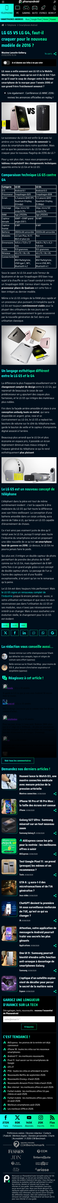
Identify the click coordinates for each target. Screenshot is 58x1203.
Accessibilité (18, 1138)
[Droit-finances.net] (16, 1163)
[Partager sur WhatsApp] (43, 633)
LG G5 (14, 625)
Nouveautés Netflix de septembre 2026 (26, 1075)
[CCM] (42, 1151)
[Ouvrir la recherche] (55, 2)
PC (17, 13)
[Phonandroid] (6, 1179)
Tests (21, 874)
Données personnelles (38, 1136)
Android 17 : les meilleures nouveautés (26, 1056)
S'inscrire (29, 1027)
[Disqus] (29, 720)
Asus (27, 19)
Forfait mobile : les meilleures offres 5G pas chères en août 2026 (28, 1092)
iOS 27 (11, 1066)
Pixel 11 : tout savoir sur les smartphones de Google (28, 1061)
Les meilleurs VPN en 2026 (20, 1108)
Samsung (23, 970)
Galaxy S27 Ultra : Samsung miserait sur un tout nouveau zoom (36, 824)
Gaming (26, 13)
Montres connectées (28, 793)
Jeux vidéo (23, 895)
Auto (35, 13)
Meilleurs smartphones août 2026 (24, 1104)
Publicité (7, 1136)
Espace (43, 13)
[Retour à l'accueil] (29, 1)
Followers (17, 1124)
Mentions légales (20, 1136)
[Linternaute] (42, 1157)
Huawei (53, 19)
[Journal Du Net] (16, 1157)
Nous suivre (53, 633)
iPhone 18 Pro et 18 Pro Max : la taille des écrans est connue (37, 803)
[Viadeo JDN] (16, 1169)
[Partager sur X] (5, 633)
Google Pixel (36, 19)
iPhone (22, 810)
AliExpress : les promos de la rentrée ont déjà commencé (29, 1044)
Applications (24, 945)
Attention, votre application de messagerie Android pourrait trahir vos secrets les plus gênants (37, 934)
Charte (51, 1136)
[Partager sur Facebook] (15, 633)
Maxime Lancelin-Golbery (13, 52)
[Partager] (55, 54)
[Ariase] (42, 1169)
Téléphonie (7, 13)
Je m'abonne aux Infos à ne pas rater (27, 62)
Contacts (47, 1133)
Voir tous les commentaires (18, 760)
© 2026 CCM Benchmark (35, 1138)
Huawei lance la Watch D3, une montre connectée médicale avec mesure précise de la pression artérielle (38, 782)
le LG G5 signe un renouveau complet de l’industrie (23, 594)
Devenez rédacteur (34, 1133)
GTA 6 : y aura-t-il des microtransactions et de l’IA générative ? (36, 886)
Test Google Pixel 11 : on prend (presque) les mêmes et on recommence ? (37, 865)
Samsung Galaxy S (27, 833)
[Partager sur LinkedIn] (24, 633)
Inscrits (40, 1124)
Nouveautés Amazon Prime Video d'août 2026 (30, 1083)
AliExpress (23, 854)
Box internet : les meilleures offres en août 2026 (30, 1087)
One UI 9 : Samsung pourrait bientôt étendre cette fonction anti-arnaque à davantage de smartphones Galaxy (37, 959)
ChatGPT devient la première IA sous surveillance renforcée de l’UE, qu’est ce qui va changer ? (37, 909)
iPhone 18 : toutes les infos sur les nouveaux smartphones (28, 1051)
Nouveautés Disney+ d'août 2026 (23, 1079)
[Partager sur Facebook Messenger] (34, 633)
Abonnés (29, 1124)
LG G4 (5, 625)
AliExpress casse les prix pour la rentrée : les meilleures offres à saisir (37, 844)
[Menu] (3, 2)
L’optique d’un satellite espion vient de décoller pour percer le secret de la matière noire (37, 982)
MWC (23, 625)
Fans (6, 1124)
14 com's (48, 53)
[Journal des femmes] (16, 1151)
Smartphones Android (28, 25)
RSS (52, 1124)
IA (20, 920)
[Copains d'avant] (42, 1163)
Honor (45, 19)
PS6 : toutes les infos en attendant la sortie (28, 1071)
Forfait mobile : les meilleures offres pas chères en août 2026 (30, 1099)
